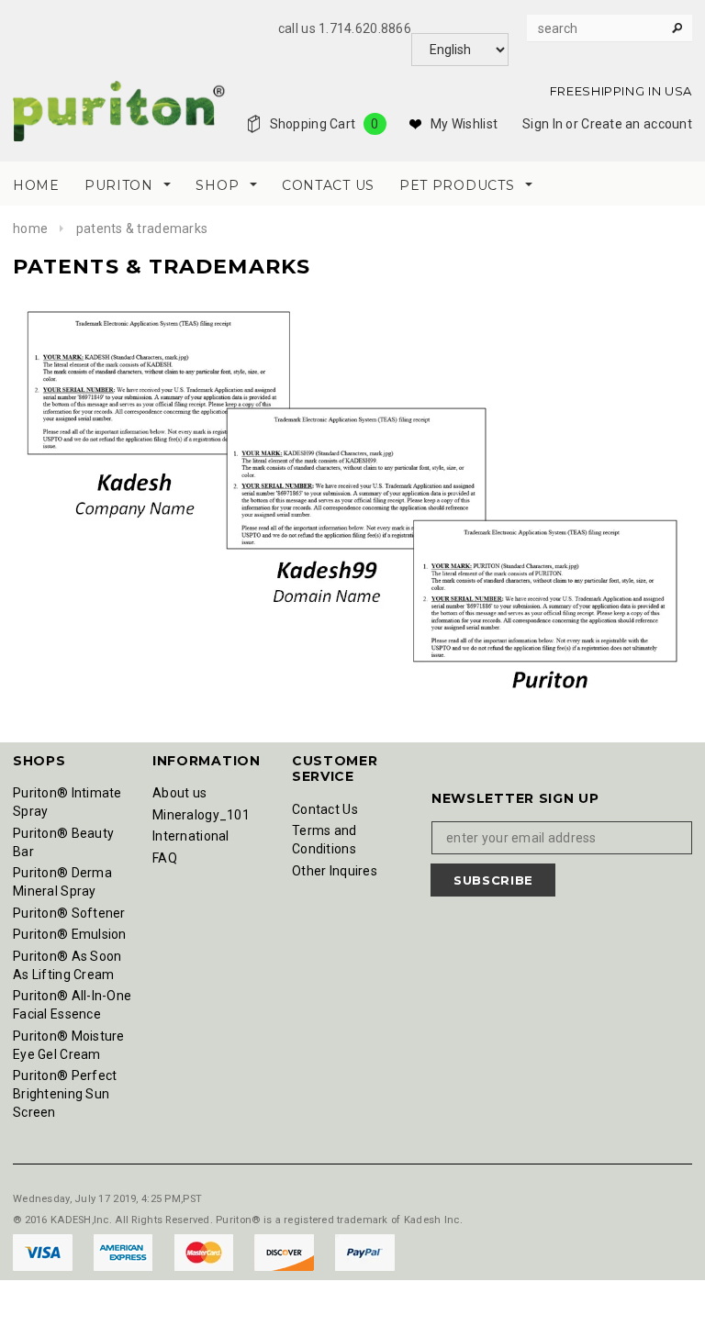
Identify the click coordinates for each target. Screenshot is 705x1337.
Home (30, 228)
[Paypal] (365, 1251)
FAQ (164, 858)
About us (179, 792)
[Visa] (44, 1251)
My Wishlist (464, 124)
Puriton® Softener (69, 913)
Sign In (542, 124)
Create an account (636, 124)
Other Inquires (334, 870)
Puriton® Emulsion (70, 934)
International (190, 836)
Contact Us (325, 809)
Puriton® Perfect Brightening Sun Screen (65, 1094)
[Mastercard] (205, 1251)
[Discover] (285, 1251)
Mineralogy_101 (201, 815)
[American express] (124, 1251)
